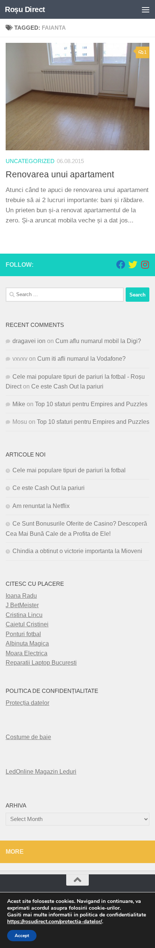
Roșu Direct (25, 9)
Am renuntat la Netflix (41, 506)
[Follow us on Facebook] (120, 264)
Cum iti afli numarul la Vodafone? (81, 358)
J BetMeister (22, 605)
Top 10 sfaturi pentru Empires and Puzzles (91, 404)
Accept (22, 936)
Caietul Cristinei (27, 624)
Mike (18, 404)
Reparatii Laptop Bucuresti (41, 662)
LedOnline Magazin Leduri (41, 771)
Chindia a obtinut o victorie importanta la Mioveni (77, 551)
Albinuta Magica (27, 643)
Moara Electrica (26, 653)
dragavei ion (29, 341)
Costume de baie (28, 737)
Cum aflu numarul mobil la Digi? (98, 341)
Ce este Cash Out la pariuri (67, 386)
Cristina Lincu (24, 615)
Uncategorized (30, 161)
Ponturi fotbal (23, 634)
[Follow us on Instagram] (144, 264)
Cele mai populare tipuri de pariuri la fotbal (69, 470)
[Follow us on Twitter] (132, 264)
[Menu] (145, 9)
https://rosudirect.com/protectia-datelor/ (54, 921)
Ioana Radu (21, 596)
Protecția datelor (27, 703)
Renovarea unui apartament (60, 174)
